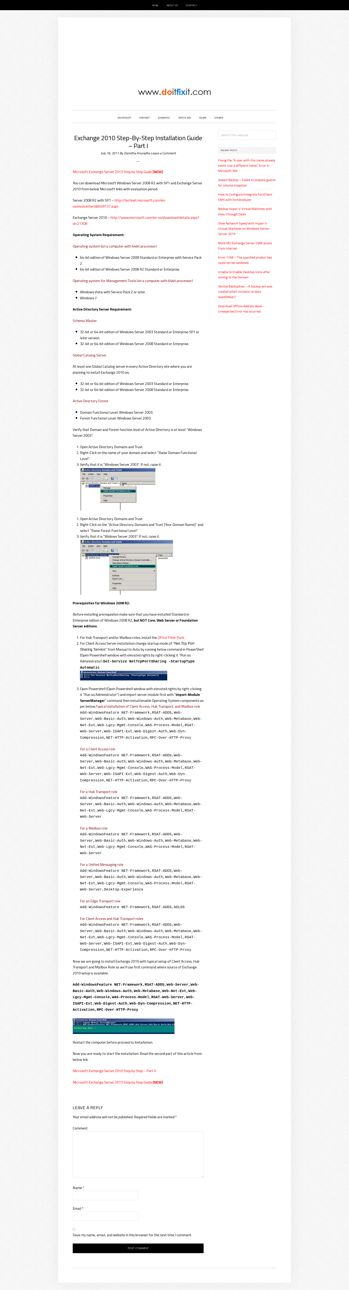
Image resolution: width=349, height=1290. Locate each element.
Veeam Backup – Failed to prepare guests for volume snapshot (247, 182)
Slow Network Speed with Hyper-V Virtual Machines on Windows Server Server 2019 (243, 228)
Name (78, 1188)
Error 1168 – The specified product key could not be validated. (245, 260)
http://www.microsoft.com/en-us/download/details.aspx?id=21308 (136, 220)
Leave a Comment (163, 153)
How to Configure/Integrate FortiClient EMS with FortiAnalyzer (245, 197)
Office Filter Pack (171, 637)
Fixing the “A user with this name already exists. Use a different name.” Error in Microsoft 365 (246, 165)
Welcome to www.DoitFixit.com (174, 92)
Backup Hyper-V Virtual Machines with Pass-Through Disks (245, 211)
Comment (80, 1128)
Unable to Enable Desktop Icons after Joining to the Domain (244, 274)
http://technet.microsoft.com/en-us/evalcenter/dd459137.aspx (119, 203)
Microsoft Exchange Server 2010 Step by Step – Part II (114, 1070)
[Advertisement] (174, 44)
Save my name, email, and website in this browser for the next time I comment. (132, 1235)
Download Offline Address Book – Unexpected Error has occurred (241, 308)
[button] (231, 115)
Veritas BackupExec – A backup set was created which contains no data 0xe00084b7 (245, 291)
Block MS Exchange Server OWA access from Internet (245, 245)
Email (78, 1209)
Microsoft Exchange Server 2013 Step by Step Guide (112, 171)
